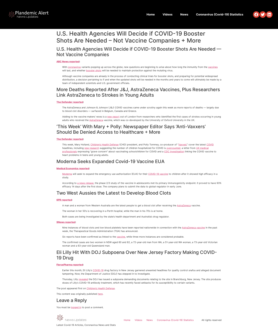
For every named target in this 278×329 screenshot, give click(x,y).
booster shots (93, 70)
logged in (76, 307)
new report (113, 116)
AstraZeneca (96, 120)
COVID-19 (98, 270)
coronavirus (74, 67)
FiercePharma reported (69, 264)
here (100, 293)
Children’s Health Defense (104, 144)
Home (151, 14)
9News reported (65, 222)
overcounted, (174, 148)
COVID (210, 144)
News (184, 14)
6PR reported (64, 199)
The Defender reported (69, 102)
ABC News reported (67, 61)
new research (91, 148)
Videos (167, 14)
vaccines (213, 67)
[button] (256, 14)
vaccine (121, 236)
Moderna (67, 173)
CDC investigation (174, 151)
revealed (83, 279)
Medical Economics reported (72, 168)
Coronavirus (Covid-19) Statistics (219, 14)
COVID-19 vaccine (158, 173)
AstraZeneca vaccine (193, 227)
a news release (85, 183)
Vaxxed (182, 144)
